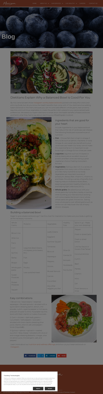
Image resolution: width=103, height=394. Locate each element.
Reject (38, 388)
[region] (29, 381)
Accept (50, 388)
